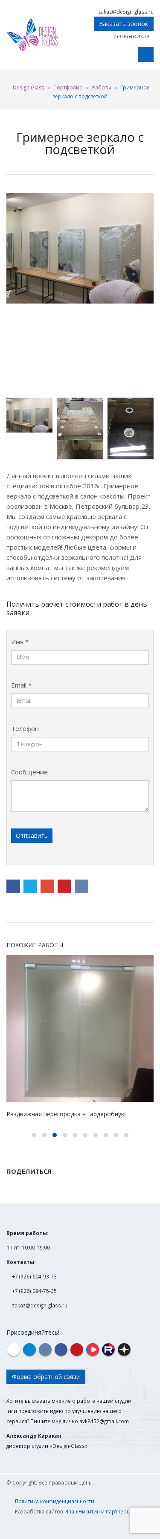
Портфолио (68, 87)
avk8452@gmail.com (104, 1421)
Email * (21, 685)
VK (81, 886)
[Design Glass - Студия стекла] (32, 34)
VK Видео (92, 1349)
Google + (47, 886)
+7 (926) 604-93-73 (130, 37)
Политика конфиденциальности (54, 1501)
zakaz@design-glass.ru (126, 11)
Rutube (108, 1349)
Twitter (30, 886)
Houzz (13, 1349)
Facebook (13, 886)
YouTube (76, 1349)
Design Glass (28, 87)
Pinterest (64, 886)
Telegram (29, 1349)
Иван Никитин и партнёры (97, 1511)
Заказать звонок (123, 24)
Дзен (124, 1349)
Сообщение (29, 772)
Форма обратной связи (46, 1377)
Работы (101, 87)
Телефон (25, 728)
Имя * (20, 641)
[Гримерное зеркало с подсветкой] (80, 248)
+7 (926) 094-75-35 (34, 1290)
